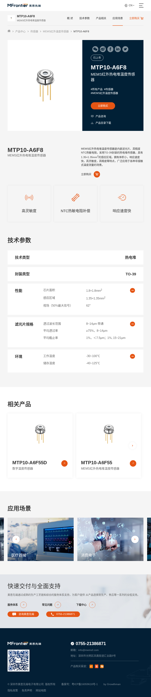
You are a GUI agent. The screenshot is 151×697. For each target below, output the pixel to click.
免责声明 (27, 690)
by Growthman (112, 684)
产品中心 (20, 31)
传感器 (34, 31)
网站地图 (41, 690)
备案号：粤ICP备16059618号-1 (79, 684)
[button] (132, 445)
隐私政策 (13, 690)
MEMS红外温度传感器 (56, 31)
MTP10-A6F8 (81, 31)
